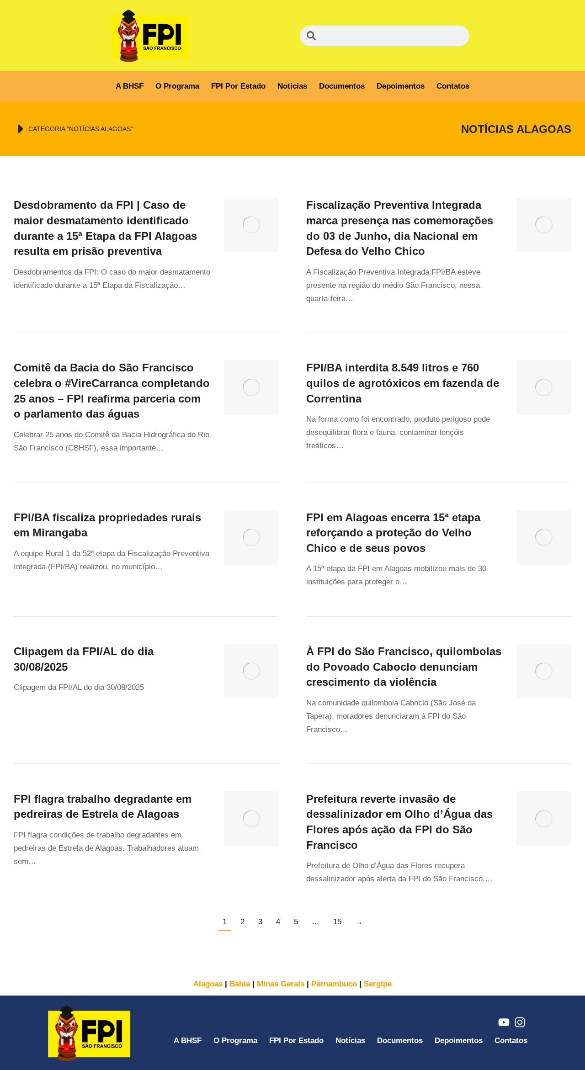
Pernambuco (334, 984)
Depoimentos (401, 86)
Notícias (292, 86)
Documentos (342, 86)
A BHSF (130, 86)
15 (337, 921)
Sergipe (378, 984)
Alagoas (208, 984)
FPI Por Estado (238, 86)
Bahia (239, 984)
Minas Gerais (280, 984)
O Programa (177, 86)
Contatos (452, 86)
